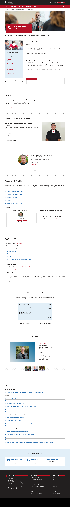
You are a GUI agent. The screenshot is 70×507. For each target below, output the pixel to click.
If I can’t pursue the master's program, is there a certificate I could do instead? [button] (22, 412)
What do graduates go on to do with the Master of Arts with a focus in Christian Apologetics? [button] (25, 392)
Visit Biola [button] (8, 200)
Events (54, 477)
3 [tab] (35, 170)
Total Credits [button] (10, 59)
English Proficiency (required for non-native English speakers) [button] (20, 259)
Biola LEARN (55, 488)
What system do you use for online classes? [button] (15, 417)
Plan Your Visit (10, 485)
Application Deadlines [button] (11, 197)
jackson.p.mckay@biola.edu (22, 220)
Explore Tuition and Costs (25, 323)
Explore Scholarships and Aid (45, 323)
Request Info (62, 2)
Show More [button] (28, 73)
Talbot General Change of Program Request (27, 266)
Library (54, 484)
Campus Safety (55, 486)
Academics (11, 6)
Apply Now (14, 80)
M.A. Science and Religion (54, 459)
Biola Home (51, 2)
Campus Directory (55, 482)
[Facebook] (8, 488)
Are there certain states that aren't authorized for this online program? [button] (20, 423)
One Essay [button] (11, 256)
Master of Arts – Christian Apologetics (26, 9)
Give (55, 2)
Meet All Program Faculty (35, 373)
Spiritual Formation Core (57, 102)
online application (20, 243)
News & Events (29, 6)
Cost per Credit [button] (10, 63)
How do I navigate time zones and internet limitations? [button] (17, 439)
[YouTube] (13, 488)
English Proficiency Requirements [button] (14, 194)
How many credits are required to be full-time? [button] (15, 403)
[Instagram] (16, 488)
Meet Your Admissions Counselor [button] (14, 203)
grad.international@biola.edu (52, 218)
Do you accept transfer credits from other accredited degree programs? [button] (21, 406)
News (54, 479)
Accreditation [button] (10, 73)
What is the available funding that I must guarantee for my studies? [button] (20, 434)
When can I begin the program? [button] (12, 398)
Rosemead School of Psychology (36, 479)
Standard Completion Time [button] (12, 69)
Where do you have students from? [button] (13, 420)
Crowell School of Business (35, 477)
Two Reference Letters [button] (13, 254)
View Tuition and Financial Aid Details (13, 66)
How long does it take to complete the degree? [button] (16, 400)
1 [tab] (33, 170)
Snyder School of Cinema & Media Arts (37, 486)
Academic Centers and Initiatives (36, 493)
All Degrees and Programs (35, 491)
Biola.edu (6, 9)
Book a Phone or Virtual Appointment (20, 224)
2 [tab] (34, 170)
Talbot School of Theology (14, 9)
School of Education (34, 482)
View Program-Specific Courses (11, 107)
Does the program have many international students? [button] (17, 431)
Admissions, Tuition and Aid (19, 6)
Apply (58, 2)
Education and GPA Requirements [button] (14, 191)
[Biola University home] (16, 475)
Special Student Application (14, 269)
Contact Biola (10, 483)
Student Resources (56, 491)
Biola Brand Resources (56, 493)
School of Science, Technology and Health (38, 484)
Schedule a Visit (14, 84)
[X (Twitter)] (11, 488)
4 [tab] (36, 170)
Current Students (36, 6)
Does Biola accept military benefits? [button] (13, 409)
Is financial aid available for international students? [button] (16, 437)
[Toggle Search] (64, 7)
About (6, 6)
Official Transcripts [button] (12, 251)
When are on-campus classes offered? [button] (14, 425)
